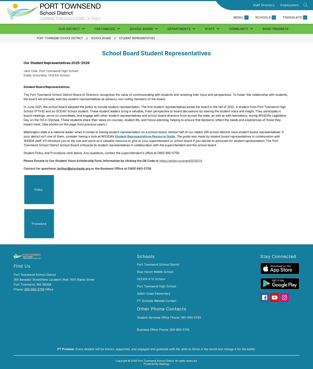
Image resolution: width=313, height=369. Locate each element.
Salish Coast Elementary (153, 293)
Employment (289, 5)
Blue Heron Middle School (155, 272)
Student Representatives (137, 38)
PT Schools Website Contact (156, 301)
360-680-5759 (34, 289)
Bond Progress (275, 29)
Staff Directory (264, 5)
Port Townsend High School (156, 286)
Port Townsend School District (60, 38)
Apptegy (164, 363)
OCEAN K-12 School (151, 279)
